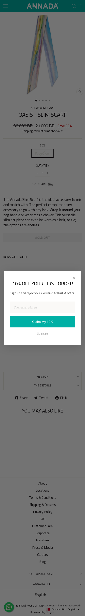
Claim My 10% (42, 322)
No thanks (42, 333)
